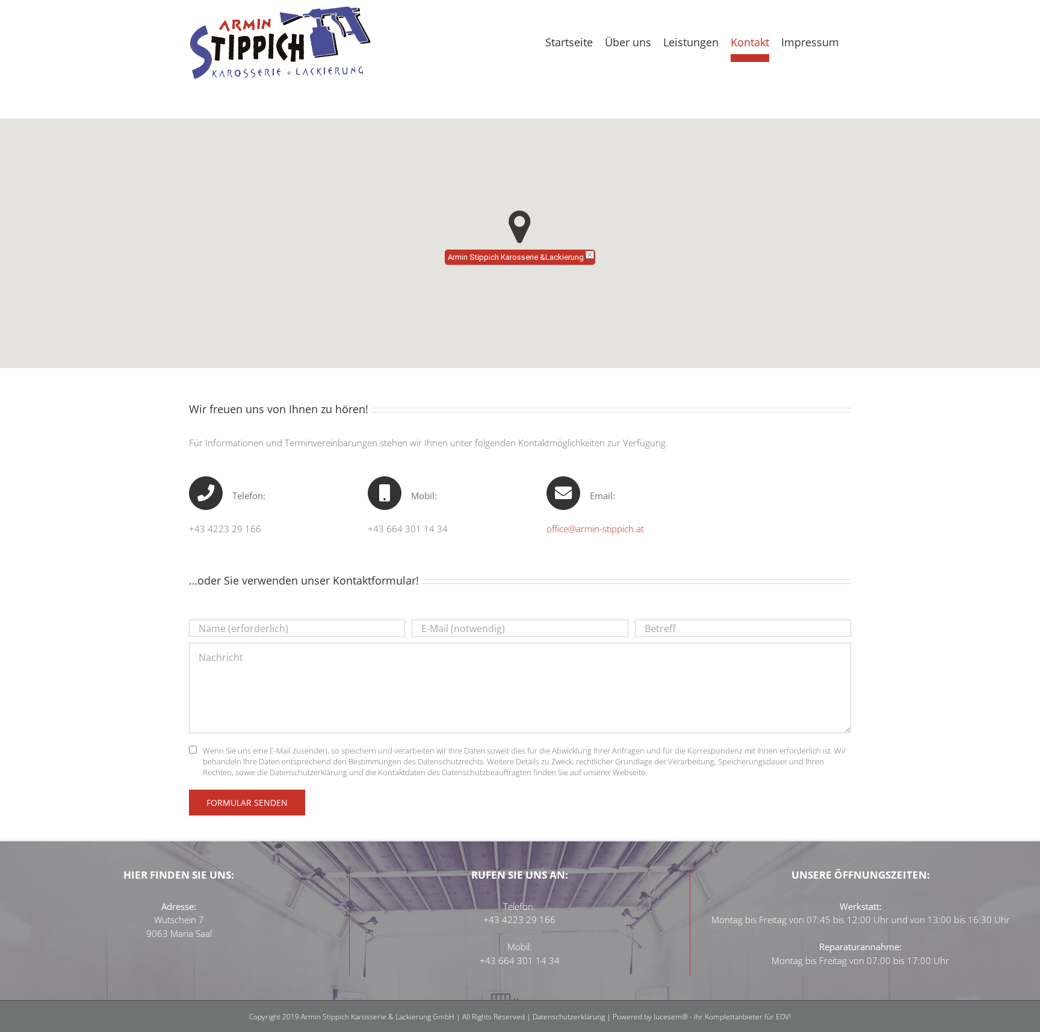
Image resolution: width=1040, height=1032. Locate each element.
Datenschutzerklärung (570, 1017)
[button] (520, 227)
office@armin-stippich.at (595, 529)
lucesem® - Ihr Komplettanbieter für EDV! (722, 1017)
